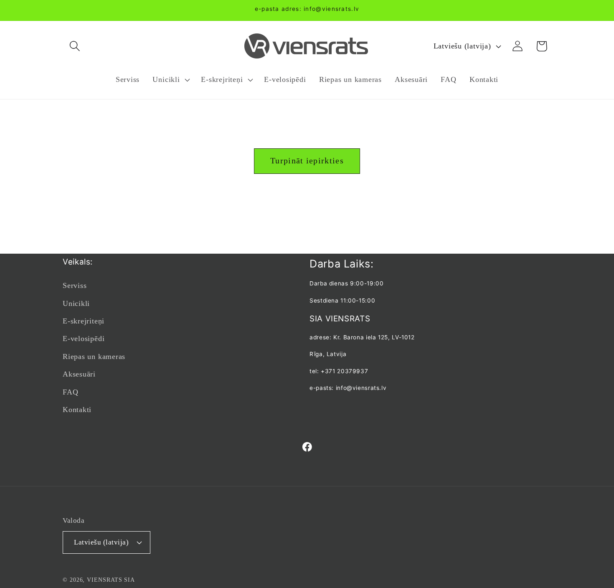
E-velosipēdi (83, 338)
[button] (74, 46)
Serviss (74, 285)
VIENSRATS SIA (111, 579)
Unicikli (76, 303)
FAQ (70, 392)
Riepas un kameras (94, 356)
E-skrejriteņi (83, 321)
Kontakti (77, 409)
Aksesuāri (79, 374)
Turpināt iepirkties (307, 160)
